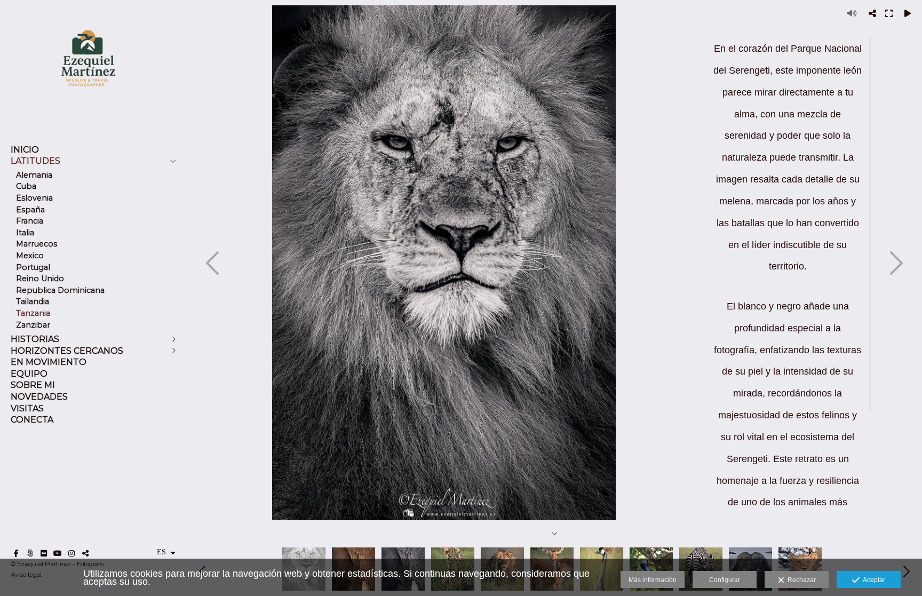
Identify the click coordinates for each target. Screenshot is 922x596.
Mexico (30, 255)
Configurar (724, 580)
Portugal (33, 267)
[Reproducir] (908, 13)
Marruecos (36, 244)
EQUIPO (29, 374)
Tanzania (33, 313)
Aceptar (872, 580)
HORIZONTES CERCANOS (67, 351)
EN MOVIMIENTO (48, 362)
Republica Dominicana (60, 290)
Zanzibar (33, 325)
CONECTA (32, 420)
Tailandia (32, 301)
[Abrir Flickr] (43, 553)
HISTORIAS (35, 339)
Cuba (26, 186)
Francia (29, 221)
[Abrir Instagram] (71, 553)
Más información (653, 580)
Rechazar (800, 580)
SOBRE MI (33, 385)
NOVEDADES (39, 397)
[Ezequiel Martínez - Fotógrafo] (88, 102)
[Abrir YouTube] (57, 553)
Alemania (34, 175)
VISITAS (27, 408)
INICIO (25, 150)
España (30, 209)
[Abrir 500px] (30, 553)
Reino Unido (40, 278)
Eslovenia (34, 198)
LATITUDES (35, 161)
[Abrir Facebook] (16, 553)
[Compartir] (872, 13)
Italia (25, 232)
